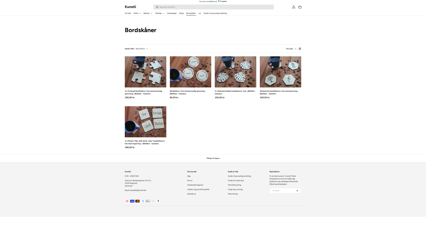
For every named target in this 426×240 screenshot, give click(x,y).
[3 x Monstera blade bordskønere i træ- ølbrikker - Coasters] (235, 71)
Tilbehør (158, 13)
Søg (188, 176)
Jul (199, 13)
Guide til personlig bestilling (215, 13)
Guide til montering (236, 180)
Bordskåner (191, 13)
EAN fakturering (234, 185)
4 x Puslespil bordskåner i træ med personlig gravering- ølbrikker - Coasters (143, 92)
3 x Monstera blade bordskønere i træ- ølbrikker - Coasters (235, 92)
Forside (128, 13)
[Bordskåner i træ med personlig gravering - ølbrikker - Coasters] (190, 71)
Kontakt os (191, 194)
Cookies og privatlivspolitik (198, 189)
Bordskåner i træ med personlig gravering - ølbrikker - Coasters (188, 92)
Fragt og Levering (235, 189)
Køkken (147, 13)
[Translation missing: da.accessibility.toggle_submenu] (140, 13)
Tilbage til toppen (213, 158)
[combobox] (213, 7)
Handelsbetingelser (195, 185)
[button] (299, 6)
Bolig (181, 13)
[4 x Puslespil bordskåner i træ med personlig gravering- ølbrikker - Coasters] (145, 71)
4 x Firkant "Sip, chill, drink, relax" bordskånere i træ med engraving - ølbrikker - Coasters (145, 142)
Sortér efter (129, 49)
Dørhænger (172, 13)
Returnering (233, 194)
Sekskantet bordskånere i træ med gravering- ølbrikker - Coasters (279, 92)
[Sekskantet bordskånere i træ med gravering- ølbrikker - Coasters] (280, 71)
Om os (189, 180)
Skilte (136, 13)
